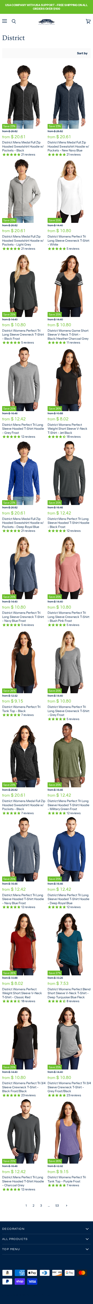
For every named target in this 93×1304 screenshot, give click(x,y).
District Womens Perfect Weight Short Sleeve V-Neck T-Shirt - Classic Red (22, 993)
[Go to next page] (66, 1206)
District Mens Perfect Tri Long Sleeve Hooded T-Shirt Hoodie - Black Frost (68, 523)
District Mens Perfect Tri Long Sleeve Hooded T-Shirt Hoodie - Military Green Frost (68, 805)
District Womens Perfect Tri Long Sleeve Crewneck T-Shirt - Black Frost (23, 335)
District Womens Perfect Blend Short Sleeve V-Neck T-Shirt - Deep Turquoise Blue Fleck (69, 993)
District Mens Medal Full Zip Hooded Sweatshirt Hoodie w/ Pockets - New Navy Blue (68, 146)
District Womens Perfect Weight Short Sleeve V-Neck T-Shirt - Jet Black (67, 429)
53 (57, 1206)
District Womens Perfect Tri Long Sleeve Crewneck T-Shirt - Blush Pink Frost (68, 617)
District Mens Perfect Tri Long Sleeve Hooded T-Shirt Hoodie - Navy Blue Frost (23, 899)
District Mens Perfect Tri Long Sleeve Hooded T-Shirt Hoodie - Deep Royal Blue (68, 899)
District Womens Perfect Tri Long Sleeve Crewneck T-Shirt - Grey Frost (68, 711)
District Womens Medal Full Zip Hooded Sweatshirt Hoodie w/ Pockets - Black (23, 805)
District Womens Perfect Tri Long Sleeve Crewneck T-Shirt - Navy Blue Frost (23, 617)
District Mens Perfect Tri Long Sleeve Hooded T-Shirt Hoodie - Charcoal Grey (23, 1181)
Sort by (82, 53)
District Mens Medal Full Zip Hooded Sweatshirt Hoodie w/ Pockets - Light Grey (23, 240)
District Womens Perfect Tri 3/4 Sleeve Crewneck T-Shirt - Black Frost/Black (23, 1087)
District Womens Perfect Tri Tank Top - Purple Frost (67, 1179)
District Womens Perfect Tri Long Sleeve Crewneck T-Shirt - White (68, 240)
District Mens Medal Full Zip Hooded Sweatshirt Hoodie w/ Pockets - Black (23, 146)
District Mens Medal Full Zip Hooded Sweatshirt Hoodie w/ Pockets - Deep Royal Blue (23, 523)
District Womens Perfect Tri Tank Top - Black (21, 709)
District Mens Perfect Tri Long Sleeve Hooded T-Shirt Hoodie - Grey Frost (23, 429)
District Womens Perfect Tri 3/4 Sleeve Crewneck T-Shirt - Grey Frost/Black (69, 1087)
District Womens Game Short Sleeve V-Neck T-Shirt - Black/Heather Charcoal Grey (68, 335)
